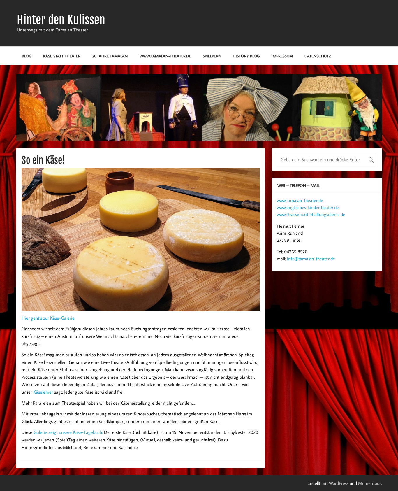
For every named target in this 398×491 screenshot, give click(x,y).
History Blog (246, 56)
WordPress (338, 483)
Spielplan (212, 56)
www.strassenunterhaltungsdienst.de (311, 214)
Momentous (369, 483)
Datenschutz (317, 56)
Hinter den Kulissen (61, 20)
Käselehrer (43, 392)
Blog (26, 56)
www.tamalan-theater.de (165, 56)
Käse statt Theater (61, 56)
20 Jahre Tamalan (110, 56)
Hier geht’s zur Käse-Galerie (48, 318)
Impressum (282, 56)
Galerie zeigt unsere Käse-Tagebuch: (68, 432)
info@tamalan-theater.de (311, 259)
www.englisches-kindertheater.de (308, 207)
